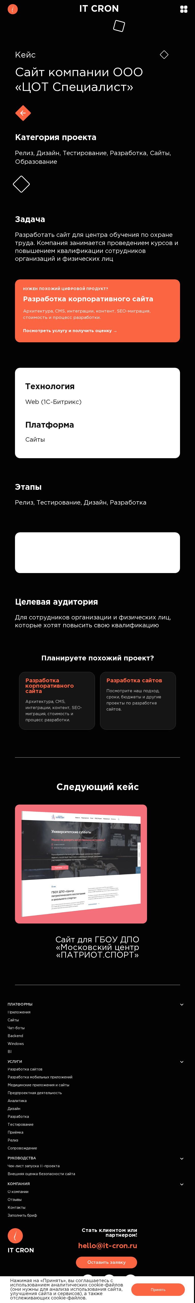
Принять (158, 1289)
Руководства (22, 1158)
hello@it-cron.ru (107, 1246)
